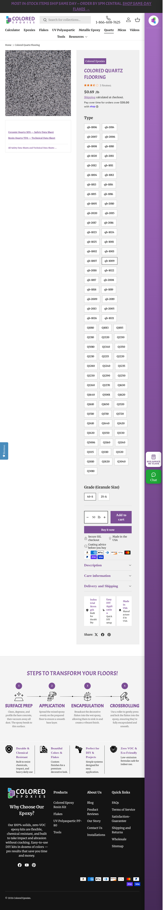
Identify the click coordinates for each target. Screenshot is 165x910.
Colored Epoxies (95, 61)
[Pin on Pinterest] (109, 634)
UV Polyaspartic (63, 30)
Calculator (12, 30)
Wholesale (119, 839)
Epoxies (29, 30)
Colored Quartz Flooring (27, 45)
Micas (122, 30)
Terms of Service (123, 809)
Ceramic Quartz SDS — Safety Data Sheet (31, 132)
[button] (137, 19)
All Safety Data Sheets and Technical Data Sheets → (32, 148)
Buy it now (108, 529)
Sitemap (117, 846)
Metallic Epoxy (89, 30)
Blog (90, 803)
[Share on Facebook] (102, 634)
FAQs (115, 803)
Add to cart (121, 517)
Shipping (89, 97)
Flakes (43, 30)
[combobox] (65, 20)
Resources (76, 37)
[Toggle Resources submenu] (86, 37)
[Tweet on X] (96, 634)
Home (8, 45)
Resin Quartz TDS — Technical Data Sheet (31, 138)
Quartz (109, 30)
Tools (61, 37)
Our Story (94, 821)
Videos (134, 30)
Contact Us (94, 828)
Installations (96, 835)
